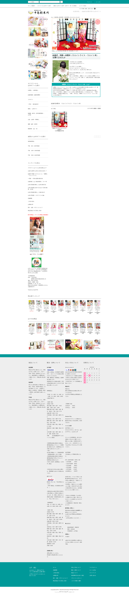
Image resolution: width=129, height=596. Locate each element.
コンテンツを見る (82, 5)
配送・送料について (76, 570)
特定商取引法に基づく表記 (77, 575)
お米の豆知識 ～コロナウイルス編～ (36, 195)
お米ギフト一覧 (68, 5)
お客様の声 (30, 204)
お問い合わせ (90, 8)
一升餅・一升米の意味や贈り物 (35, 178)
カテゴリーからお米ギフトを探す (44, 5)
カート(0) (98, 2)
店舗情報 (30, 198)
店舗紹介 (33, 5)
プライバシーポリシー (76, 578)
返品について (74, 572)
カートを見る (93, 570)
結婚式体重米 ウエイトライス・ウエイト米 (71, 17)
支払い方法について (76, 567)
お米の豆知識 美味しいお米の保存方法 (37, 184)
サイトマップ (93, 572)
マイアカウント (93, 567)
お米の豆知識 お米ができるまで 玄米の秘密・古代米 (37, 188)
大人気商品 (74, 5)
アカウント (89, 2)
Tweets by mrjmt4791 (33, 289)
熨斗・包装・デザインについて (35, 207)
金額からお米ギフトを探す (58, 5)
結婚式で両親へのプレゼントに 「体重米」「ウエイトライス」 (38, 174)
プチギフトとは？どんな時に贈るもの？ (37, 167)
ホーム (29, 5)
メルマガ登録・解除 (83, 8)
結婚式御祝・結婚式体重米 (58, 17)
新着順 (99, 108)
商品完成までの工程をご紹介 (35, 210)
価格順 (95, 108)
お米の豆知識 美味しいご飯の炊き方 (36, 192)
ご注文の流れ (31, 201)
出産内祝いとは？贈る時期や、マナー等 (37, 181)
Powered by (57, 592)
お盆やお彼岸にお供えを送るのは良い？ (37, 170)
